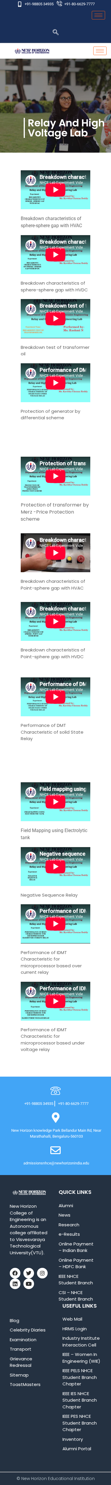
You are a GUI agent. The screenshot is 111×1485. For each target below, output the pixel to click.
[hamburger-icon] (98, 15)
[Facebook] (15, 1273)
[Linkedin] (15, 1283)
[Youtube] (28, 1283)
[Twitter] (28, 1273)
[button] (56, 33)
